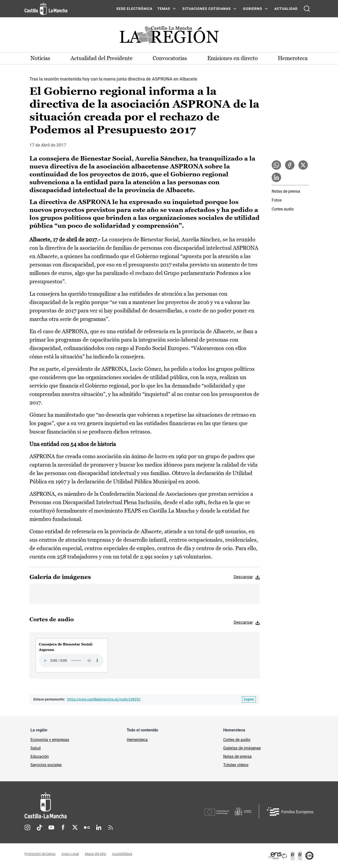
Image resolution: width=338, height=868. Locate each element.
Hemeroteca (293, 58)
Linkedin (99, 827)
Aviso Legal (70, 854)
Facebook (63, 827)
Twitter (75, 827)
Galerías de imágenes (242, 748)
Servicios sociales (46, 765)
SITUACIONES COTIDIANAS (206, 9)
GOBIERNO (252, 9)
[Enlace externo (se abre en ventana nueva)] (291, 855)
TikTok (39, 827)
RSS (111, 827)
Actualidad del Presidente (102, 58)
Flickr (87, 827)
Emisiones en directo (232, 58)
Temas (163, 9)
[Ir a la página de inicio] (45, 8)
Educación (39, 756)
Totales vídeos (235, 765)
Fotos (277, 200)
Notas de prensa (286, 191)
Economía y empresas (49, 739)
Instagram (27, 827)
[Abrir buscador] (307, 8)
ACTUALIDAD (286, 9)
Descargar (243, 576)
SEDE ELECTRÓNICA (134, 9)
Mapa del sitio (95, 854)
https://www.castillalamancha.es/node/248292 (104, 699)
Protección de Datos (39, 854)
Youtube (51, 827)
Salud (35, 748)
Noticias (40, 58)
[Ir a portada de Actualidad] (169, 36)
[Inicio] (91, 805)
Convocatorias (170, 58)
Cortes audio (283, 209)
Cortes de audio (236, 739)
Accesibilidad (122, 854)
